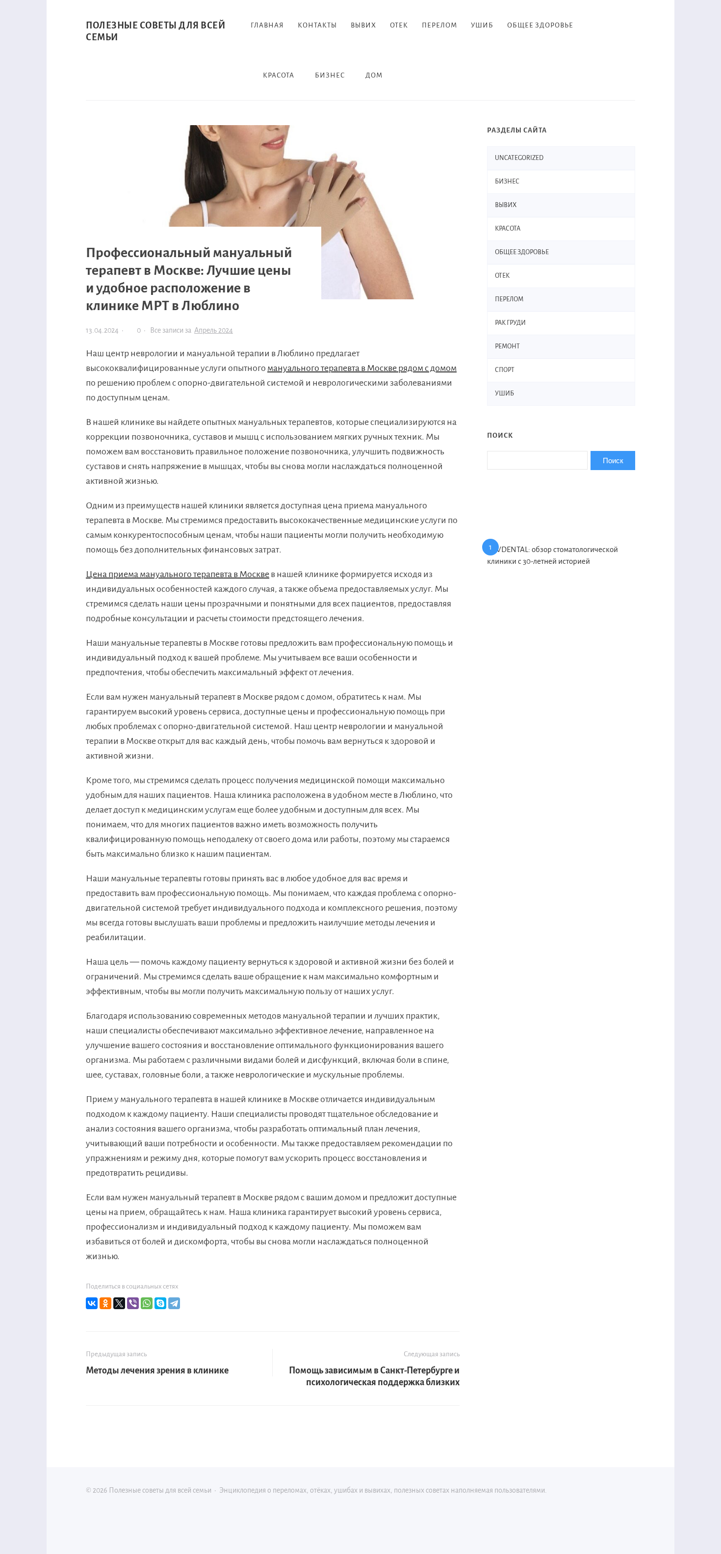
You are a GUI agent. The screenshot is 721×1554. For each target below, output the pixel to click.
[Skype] (160, 1303)
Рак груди (510, 322)
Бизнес (507, 181)
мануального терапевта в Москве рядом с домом (362, 368)
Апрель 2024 (213, 330)
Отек (502, 275)
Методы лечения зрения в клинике (157, 1370)
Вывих (505, 205)
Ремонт (507, 346)
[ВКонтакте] (92, 1303)
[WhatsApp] (147, 1303)
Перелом (509, 299)
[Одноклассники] (105, 1303)
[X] (119, 1303)
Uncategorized (519, 158)
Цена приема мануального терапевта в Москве (177, 574)
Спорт (505, 370)
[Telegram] (174, 1303)
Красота (507, 228)
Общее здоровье (522, 252)
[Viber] (133, 1303)
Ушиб (504, 393)
